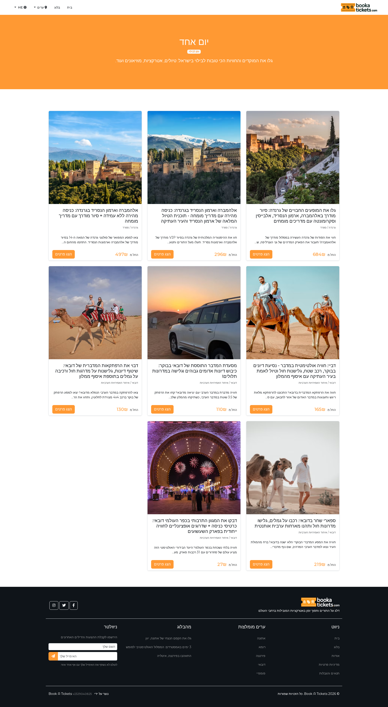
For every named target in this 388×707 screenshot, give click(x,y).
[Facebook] (74, 605)
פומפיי (260, 673)
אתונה (261, 638)
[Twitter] (64, 605)
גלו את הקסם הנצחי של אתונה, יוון (168, 638)
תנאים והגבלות (329, 673)
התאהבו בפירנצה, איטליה (174, 656)
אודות (336, 656)
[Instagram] (53, 605)
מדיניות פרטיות (329, 665)
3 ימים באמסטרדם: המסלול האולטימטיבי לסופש (158, 647)
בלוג (57, 7)
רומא (262, 647)
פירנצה (260, 656)
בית (69, 7)
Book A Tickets (60, 694)
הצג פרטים (261, 254)
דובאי (261, 665)
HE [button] (20, 7)
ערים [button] (40, 7)
